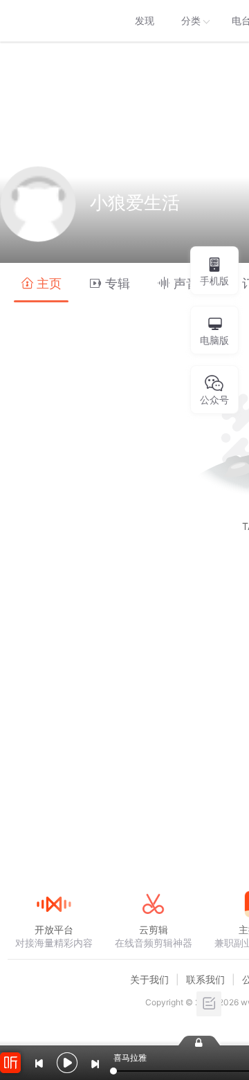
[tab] (41, 282)
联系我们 (205, 979)
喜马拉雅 (53, 21)
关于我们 (149, 979)
